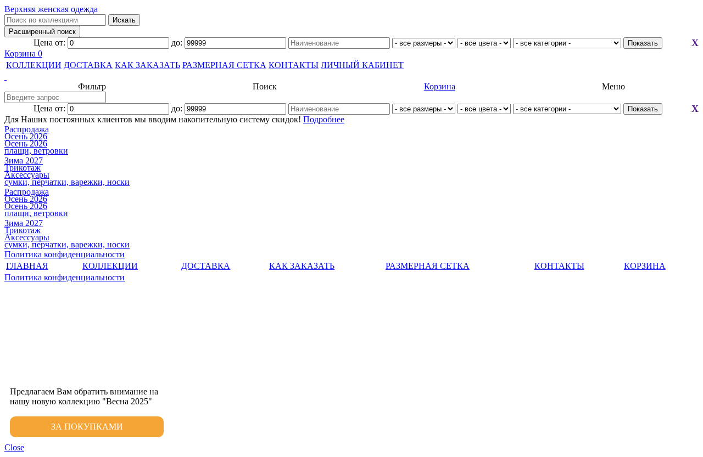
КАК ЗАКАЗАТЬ (147, 65)
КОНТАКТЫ (294, 65)
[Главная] (351, 77)
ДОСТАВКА (88, 65)
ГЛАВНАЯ (27, 265)
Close (14, 447)
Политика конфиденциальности (64, 254)
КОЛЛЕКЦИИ (34, 65)
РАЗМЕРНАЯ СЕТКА (224, 65)
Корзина (23, 53)
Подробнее (323, 119)
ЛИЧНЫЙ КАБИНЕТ (362, 65)
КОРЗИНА (645, 265)
